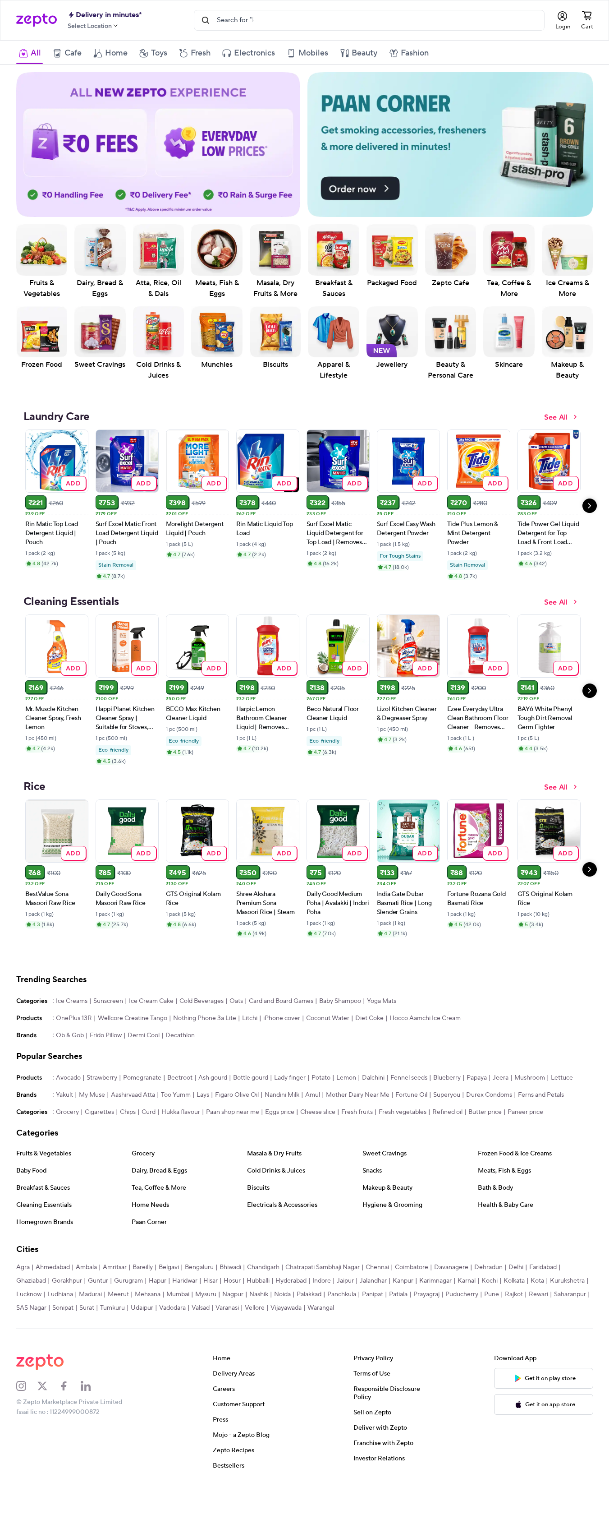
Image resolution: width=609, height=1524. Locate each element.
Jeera (500, 1092)
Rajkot (514, 1309)
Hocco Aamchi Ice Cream (425, 1033)
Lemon (346, 1092)
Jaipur (345, 1295)
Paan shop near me (232, 1126)
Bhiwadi (230, 1282)
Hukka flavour (180, 1126)
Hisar (210, 1295)
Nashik (258, 1309)
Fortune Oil (411, 1109)
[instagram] (27, 1400)
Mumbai (177, 1309)
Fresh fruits (357, 1126)
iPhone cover (281, 1033)
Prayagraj (426, 1309)
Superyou (446, 1109)
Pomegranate (142, 1092)
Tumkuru (112, 1322)
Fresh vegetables (402, 1126)
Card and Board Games (281, 1015)
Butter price (485, 1126)
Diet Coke (369, 1033)
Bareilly (143, 1282)
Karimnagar (435, 1295)
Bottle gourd (250, 1092)
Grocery (67, 1126)
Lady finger (290, 1092)
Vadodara (172, 1322)
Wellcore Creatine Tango (132, 1033)
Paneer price (525, 1126)
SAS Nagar (31, 1322)
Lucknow (28, 1309)
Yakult (64, 1109)
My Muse (92, 1109)
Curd (149, 1126)
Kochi (489, 1295)
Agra (23, 1282)
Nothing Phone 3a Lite (204, 1033)
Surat (86, 1322)
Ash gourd (212, 1092)
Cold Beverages (201, 1015)
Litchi (249, 1033)
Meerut (118, 1309)
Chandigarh (263, 1282)
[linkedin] (91, 1400)
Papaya (477, 1092)
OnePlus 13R (74, 1033)
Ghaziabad (31, 1295)
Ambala (86, 1282)
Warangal (320, 1322)
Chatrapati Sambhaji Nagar (322, 1282)
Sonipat (62, 1322)
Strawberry (102, 1092)
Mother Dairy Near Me (357, 1109)
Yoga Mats (381, 1015)
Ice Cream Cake (151, 1015)
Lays (203, 1109)
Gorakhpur (67, 1295)
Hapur (157, 1295)
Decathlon (180, 1050)
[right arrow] (589, 505)
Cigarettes (99, 1126)
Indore (321, 1295)
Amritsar (115, 1282)
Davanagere (451, 1282)
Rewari (538, 1309)
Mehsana (147, 1309)
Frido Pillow (106, 1050)
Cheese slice (317, 1126)
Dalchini (373, 1092)
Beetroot (179, 1092)
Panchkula (341, 1309)
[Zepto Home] (36, 20)
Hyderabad (291, 1295)
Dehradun (488, 1282)
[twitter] (48, 1400)
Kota (537, 1295)
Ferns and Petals (541, 1109)
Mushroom (529, 1092)
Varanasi (227, 1322)
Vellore (255, 1322)
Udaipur (142, 1322)
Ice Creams (71, 1015)
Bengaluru (199, 1282)
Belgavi (169, 1282)
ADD (73, 483)
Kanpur (403, 1295)
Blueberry (447, 1092)
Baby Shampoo (340, 1015)
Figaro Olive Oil (237, 1109)
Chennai (377, 1282)
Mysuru (205, 1309)
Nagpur (232, 1309)
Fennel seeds (408, 1092)
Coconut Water (327, 1033)
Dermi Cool (144, 1050)
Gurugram (128, 1295)
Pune (491, 1309)
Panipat (372, 1309)
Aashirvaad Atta (133, 1109)
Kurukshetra (567, 1295)
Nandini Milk (282, 1109)
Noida (282, 1309)
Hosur (232, 1295)
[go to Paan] (450, 144)
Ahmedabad (53, 1282)
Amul (312, 1109)
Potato (320, 1092)
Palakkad (309, 1309)
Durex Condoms (489, 1109)
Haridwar (184, 1295)
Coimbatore (411, 1282)
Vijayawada (286, 1322)
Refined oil (447, 1126)
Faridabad (543, 1282)
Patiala (398, 1309)
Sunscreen (108, 1015)
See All (556, 416)
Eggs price (279, 1126)
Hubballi (258, 1295)
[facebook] (70, 1400)
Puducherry (461, 1309)
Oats (236, 1015)
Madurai (90, 1309)
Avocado (68, 1092)
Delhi (515, 1282)
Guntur (98, 1295)
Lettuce (562, 1092)
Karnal (467, 1295)
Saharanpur (570, 1309)
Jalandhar (373, 1295)
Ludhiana (60, 1309)
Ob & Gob (70, 1050)
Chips (128, 1126)
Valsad (201, 1322)
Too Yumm (176, 1109)
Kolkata (514, 1295)
